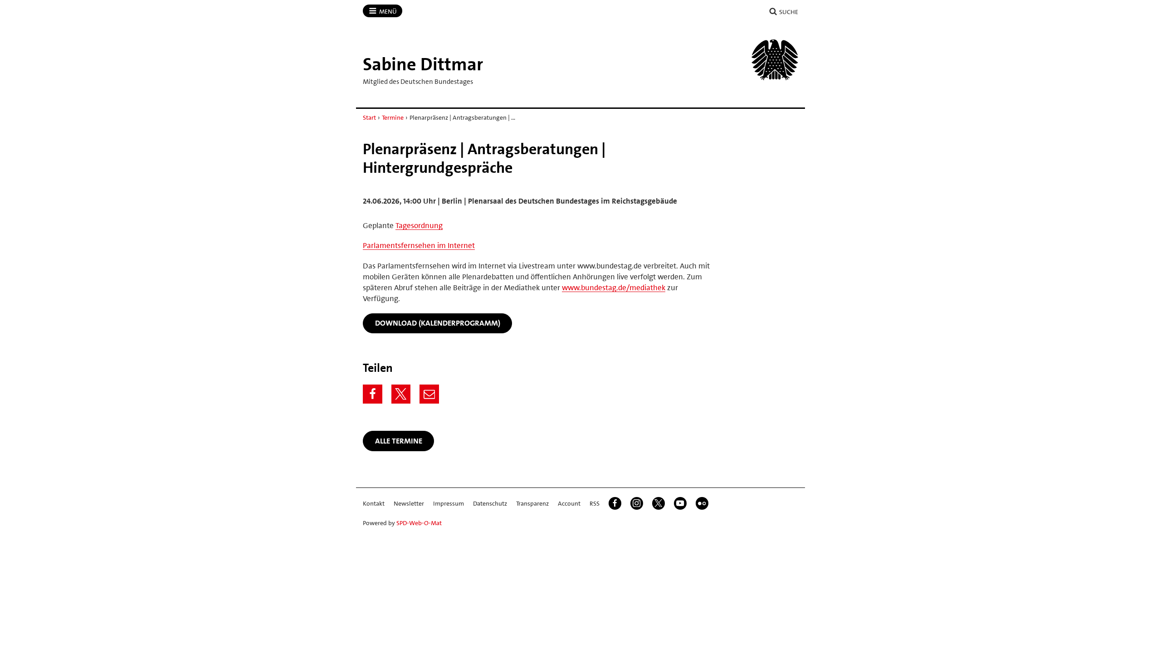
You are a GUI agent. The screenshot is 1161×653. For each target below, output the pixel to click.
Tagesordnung (419, 225)
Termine (393, 117)
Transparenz (532, 503)
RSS (595, 503)
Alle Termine (398, 441)
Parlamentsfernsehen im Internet (419, 245)
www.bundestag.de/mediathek (613, 287)
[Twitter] (401, 394)
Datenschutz (490, 503)
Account (569, 503)
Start (369, 117)
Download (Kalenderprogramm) (437, 323)
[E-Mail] (429, 394)
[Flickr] (702, 503)
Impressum (448, 503)
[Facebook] (372, 394)
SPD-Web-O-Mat (419, 523)
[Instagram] (636, 503)
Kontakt (374, 503)
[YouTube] (680, 503)
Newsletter (409, 503)
